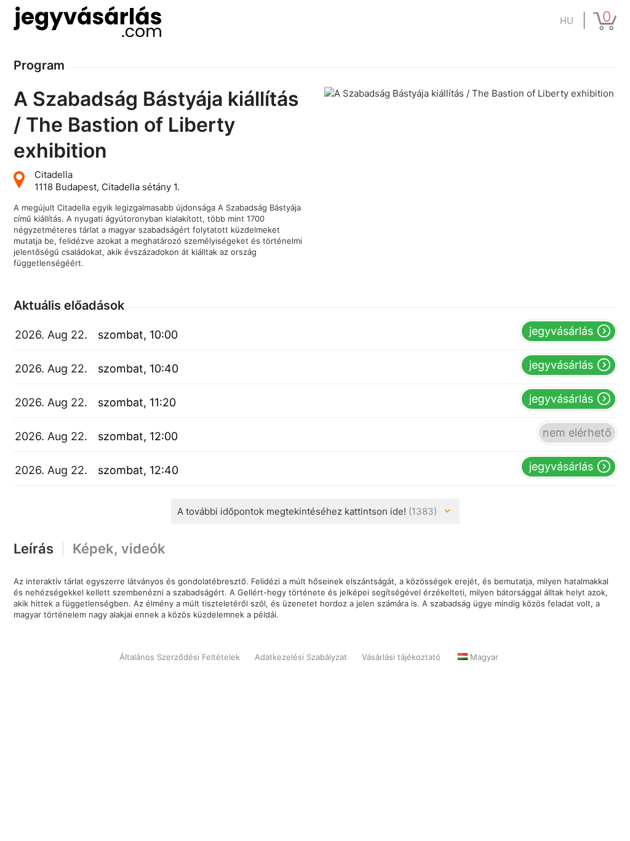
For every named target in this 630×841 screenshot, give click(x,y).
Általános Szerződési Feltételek (179, 657)
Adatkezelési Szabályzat (301, 657)
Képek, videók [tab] (119, 548)
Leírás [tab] (34, 548)
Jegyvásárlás (561, 330)
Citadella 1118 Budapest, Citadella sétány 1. (107, 181)
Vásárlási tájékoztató (401, 657)
